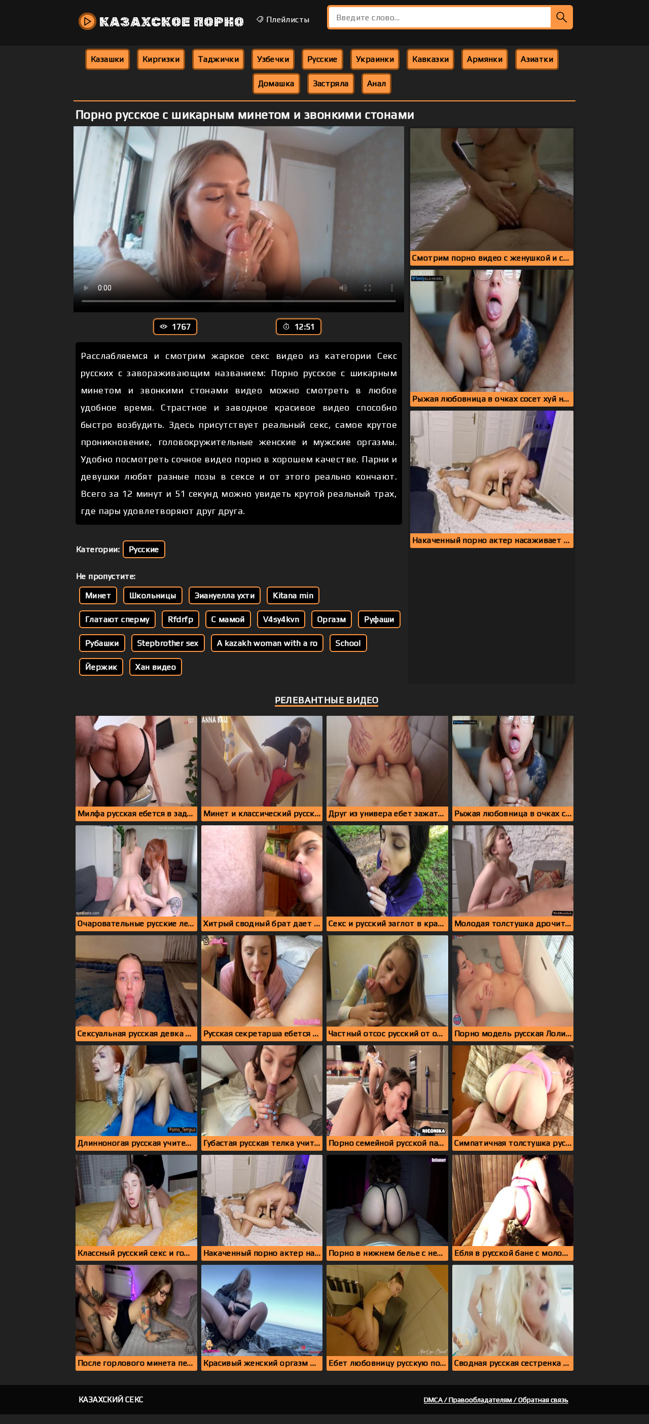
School (348, 643)
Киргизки (160, 59)
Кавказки (430, 59)
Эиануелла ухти (225, 595)
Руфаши (379, 619)
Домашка (276, 83)
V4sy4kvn (281, 619)
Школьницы (152, 595)
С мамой (228, 619)
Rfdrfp (180, 619)
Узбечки (273, 59)
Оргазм (331, 619)
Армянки (484, 59)
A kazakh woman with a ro (267, 643)
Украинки (375, 59)
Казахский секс (111, 1399)
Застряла (331, 83)
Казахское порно (170, 22)
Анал (376, 83)
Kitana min (293, 595)
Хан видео (155, 667)
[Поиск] (562, 17)
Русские (322, 59)
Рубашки (102, 643)
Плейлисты (286, 19)
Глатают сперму (117, 619)
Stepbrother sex (168, 643)
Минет (98, 595)
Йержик (101, 667)
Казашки (107, 59)
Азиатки (537, 59)
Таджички (218, 59)
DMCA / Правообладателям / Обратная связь (496, 1400)
